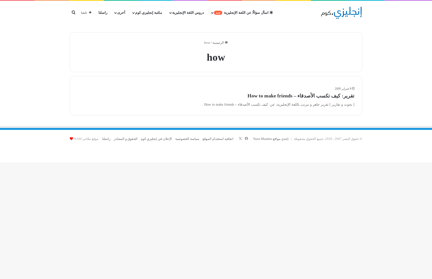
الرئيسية (218, 42)
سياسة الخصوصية (187, 139)
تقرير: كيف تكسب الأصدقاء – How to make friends (301, 95)
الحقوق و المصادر (126, 139)
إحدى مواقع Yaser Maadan (270, 139)
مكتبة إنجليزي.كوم (148, 12)
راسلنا (103, 12)
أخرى (121, 12)
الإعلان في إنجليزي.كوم (156, 139)
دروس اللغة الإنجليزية (188, 12)
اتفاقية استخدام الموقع (218, 139)
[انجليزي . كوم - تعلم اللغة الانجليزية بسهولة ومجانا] (341, 13)
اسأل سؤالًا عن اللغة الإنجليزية (243, 12)
